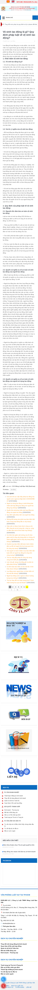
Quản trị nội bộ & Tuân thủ (11, 800)
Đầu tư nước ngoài (9, 831)
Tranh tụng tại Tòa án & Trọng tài (13, 817)
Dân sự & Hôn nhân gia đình (12, 815)
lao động (13, 489)
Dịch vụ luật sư (17, 985)
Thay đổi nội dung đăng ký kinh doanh (15, 798)
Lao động (12, 41)
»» (17, 590)
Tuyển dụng (19, 987)
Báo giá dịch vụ (7, 987)
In (34, 41)
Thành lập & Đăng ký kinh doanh (13, 795)
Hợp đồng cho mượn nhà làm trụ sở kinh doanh (20, 851)
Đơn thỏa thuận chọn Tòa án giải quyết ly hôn (19, 845)
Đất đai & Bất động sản (11, 812)
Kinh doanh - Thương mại (11, 810)
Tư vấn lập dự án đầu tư (11, 828)
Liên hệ (28, 987)
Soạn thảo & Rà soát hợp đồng (13, 803)
